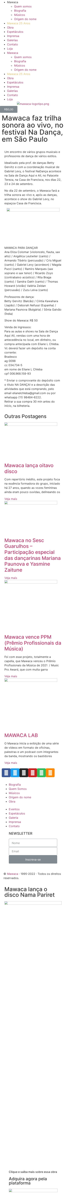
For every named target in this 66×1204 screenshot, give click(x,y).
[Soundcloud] (50, 772)
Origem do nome (25, 19)
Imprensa (13, 36)
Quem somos (23, 6)
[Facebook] (6, 772)
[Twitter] (15, 772)
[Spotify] (41, 772)
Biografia (20, 10)
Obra (10, 27)
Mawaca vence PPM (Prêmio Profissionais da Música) (32, 643)
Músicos (19, 15)
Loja (10, 48)
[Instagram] (23, 772)
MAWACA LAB (21, 735)
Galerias (12, 40)
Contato (12, 44)
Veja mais (10, 499)
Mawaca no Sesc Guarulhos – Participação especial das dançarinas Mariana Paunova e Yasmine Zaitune (32, 555)
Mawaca (12, 874)
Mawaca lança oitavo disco (29, 468)
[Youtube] (32, 772)
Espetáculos (15, 31)
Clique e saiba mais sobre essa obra (33, 1172)
